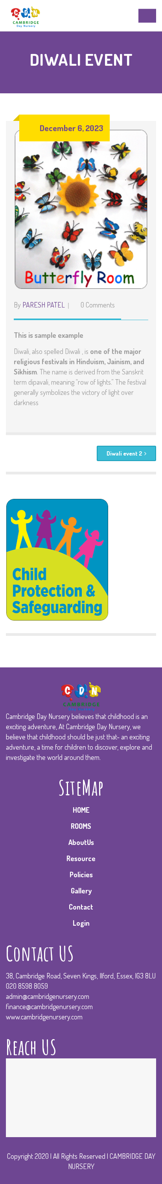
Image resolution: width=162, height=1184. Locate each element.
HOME (81, 810)
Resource (81, 858)
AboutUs (81, 842)
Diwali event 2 (124, 453)
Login (81, 923)
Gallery (81, 890)
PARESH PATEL (43, 304)
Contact (81, 906)
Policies (81, 874)
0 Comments (98, 304)
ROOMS (81, 826)
